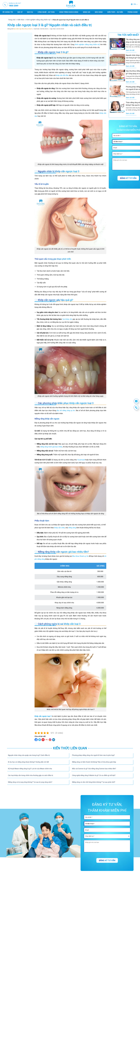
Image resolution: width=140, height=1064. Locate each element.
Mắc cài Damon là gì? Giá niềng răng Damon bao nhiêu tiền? (94, 769)
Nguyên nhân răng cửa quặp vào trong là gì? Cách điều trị (29, 755)
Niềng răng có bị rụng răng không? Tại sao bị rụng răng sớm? (30, 782)
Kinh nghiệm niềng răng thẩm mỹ (38, 20)
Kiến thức (20, 20)
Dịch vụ (30, 12)
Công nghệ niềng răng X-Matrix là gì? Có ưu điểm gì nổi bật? (94, 775)
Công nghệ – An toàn (46, 12)
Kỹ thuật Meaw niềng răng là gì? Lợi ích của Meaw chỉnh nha (30, 769)
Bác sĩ (20, 12)
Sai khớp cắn (67, 319)
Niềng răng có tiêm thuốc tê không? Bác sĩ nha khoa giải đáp (94, 762)
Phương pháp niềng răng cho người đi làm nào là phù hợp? (93, 755)
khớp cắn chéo (59, 528)
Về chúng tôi (7, 12)
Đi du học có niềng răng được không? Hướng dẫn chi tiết (28, 762)
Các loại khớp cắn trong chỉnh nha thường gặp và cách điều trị (30, 775)
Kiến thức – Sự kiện (115, 12)
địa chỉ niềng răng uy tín (66, 410)
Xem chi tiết (130, 50)
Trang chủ (11, 20)
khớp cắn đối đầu (62, 75)
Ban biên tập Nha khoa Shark (22, 29)
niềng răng (72, 528)
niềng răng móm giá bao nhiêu (51, 447)
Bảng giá (86, 12)
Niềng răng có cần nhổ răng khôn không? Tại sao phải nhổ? (93, 782)
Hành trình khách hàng (68, 12)
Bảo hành (99, 12)
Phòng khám (133, 12)
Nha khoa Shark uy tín (80, 556)
